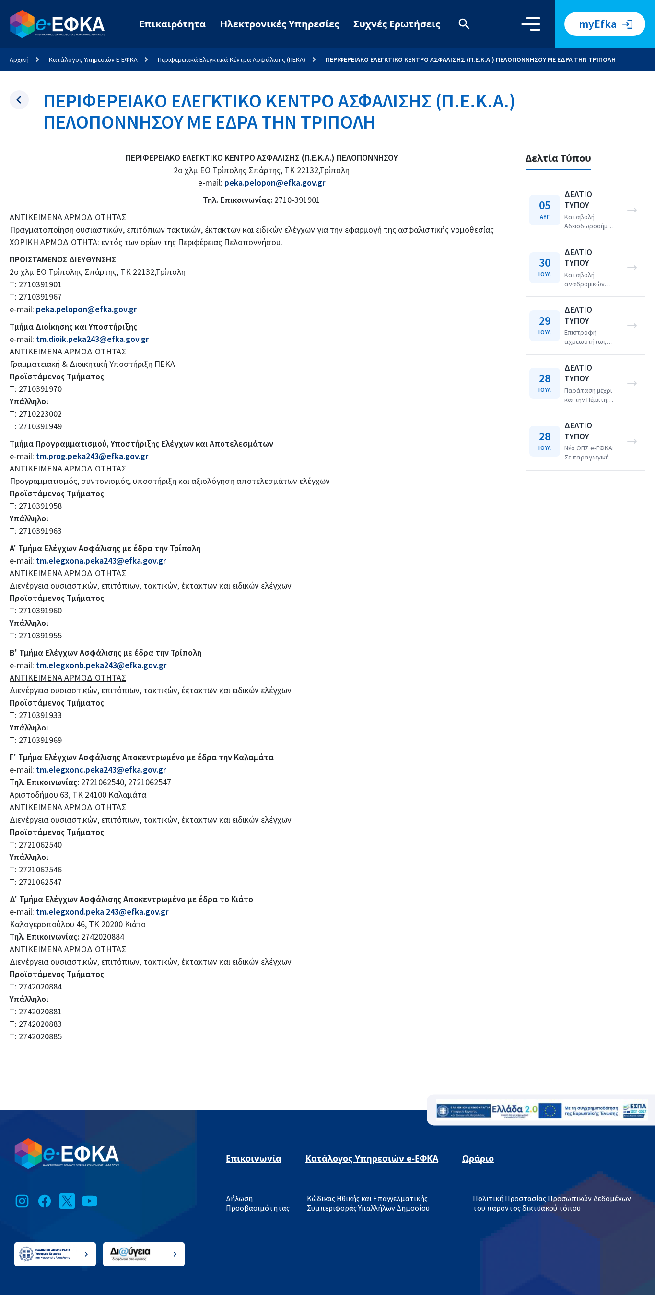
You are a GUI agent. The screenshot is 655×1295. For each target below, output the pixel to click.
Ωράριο (478, 1158)
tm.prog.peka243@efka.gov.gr (92, 455)
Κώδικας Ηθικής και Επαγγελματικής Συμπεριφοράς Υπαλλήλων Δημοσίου (368, 1203)
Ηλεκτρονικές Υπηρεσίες (279, 23)
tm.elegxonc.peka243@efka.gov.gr (101, 769)
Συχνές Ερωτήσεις (396, 23)
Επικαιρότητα (172, 23)
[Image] (542, 1110)
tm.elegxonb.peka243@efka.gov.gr (101, 665)
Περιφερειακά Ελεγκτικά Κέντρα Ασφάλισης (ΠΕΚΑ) (231, 59)
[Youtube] (89, 1201)
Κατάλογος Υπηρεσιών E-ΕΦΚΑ (93, 59)
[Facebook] (44, 1201)
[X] (67, 1201)
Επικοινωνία (253, 1158)
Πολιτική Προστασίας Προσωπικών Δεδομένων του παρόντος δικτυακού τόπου (552, 1203)
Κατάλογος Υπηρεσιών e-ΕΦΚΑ (371, 1158)
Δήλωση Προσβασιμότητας (258, 1203)
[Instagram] (22, 1201)
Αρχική (19, 59)
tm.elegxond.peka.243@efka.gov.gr (102, 911)
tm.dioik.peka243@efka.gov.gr (92, 338)
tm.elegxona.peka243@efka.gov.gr (101, 560)
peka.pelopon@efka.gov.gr (274, 182)
